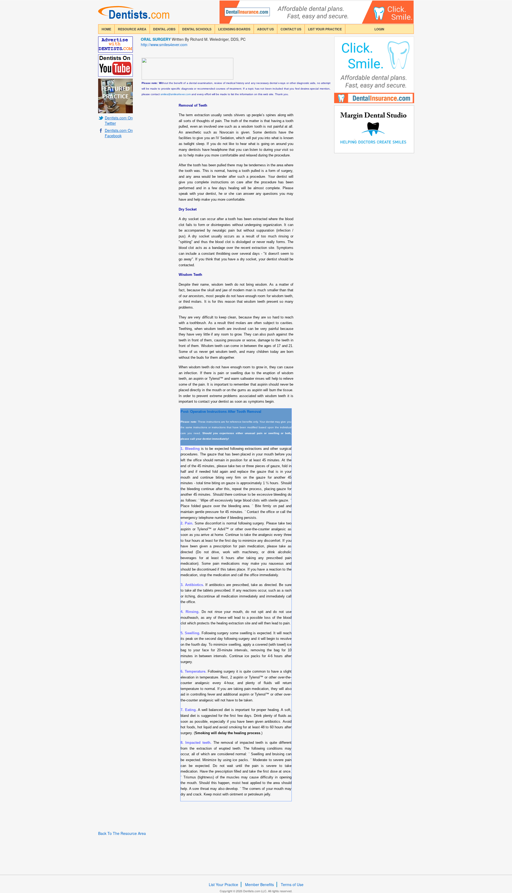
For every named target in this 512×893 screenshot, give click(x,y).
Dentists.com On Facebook (119, 133)
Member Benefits (259, 884)
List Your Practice (325, 29)
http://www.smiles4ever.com (164, 44)
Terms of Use (292, 884)
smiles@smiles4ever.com (176, 94)
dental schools (196, 29)
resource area (132, 29)
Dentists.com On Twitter (119, 120)
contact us (291, 29)
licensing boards (234, 29)
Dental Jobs (164, 29)
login (379, 29)
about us (265, 29)
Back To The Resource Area (122, 833)
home (106, 29)
